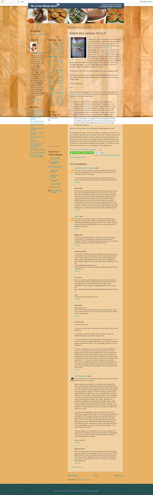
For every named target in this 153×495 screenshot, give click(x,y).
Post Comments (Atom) (83, 479)
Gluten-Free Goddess (54, 176)
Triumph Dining (59, 102)
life (54, 78)
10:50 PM (77, 245)
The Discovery (59, 97)
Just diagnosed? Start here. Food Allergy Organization (36, 145)
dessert (61, 57)
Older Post (118, 476)
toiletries (50, 98)
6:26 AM (77, 229)
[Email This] (95, 152)
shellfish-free (60, 90)
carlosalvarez (81, 491)
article (87, 128)
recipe (51, 88)
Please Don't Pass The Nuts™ (56, 191)
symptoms (61, 95)
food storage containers (54, 68)
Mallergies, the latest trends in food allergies (37, 155)
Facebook (50, 64)
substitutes (51, 95)
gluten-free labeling (53, 72)
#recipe (56, 43)
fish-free (57, 64)
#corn (49, 43)
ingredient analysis (80, 157)
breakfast (57, 48)
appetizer (51, 48)
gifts (49, 70)
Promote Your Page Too (54, 146)
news (54, 80)
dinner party (52, 58)
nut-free (60, 80)
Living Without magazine (37, 152)
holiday (57, 74)
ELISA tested (107, 48)
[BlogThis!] (97, 152)
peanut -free (52, 82)
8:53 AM (77, 271)
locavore (57, 78)
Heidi (76, 277)
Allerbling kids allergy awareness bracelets (36, 111)
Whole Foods (56, 104)
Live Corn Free (55, 187)
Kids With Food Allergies (37, 150)
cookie (55, 52)
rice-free (61, 88)
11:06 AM (77, 299)
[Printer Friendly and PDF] (75, 153)
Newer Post (72, 476)
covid (61, 54)
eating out (55, 61)
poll (56, 84)
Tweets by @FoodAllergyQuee (39, 34)
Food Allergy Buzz (57, 167)
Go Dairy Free (34, 141)
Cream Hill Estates (76, 94)
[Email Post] (99, 149)
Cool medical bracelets (37, 121)
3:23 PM (77, 443)
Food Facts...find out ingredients (36, 133)
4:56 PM (77, 210)
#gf (53, 43)
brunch (61, 48)
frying (62, 68)
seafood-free (52, 90)
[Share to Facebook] (101, 152)
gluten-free (110, 155)
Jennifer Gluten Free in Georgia (85, 168)
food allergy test (58, 66)
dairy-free (53, 56)
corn (53, 54)
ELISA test (102, 155)
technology (51, 97)
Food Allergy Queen (81, 376)
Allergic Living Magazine (37, 115)
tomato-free (60, 98)
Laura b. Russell (56, 184)
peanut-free (60, 82)
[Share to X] (99, 152)
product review (55, 86)
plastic (53, 84)
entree (61, 62)
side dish (51, 93)
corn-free (57, 54)
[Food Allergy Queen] (53, 144)
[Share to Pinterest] (103, 152)
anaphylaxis (60, 47)
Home (95, 476)
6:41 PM (77, 370)
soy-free (59, 93)
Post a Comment (77, 467)
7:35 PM (77, 316)
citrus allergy (52, 50)
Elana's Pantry (55, 158)
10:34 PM (77, 463)
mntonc (77, 216)
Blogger (96, 491)
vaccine (50, 104)
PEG (49, 84)
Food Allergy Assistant (55, 162)
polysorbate (60, 84)
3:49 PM (77, 182)
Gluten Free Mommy (54, 171)
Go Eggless (54, 180)
